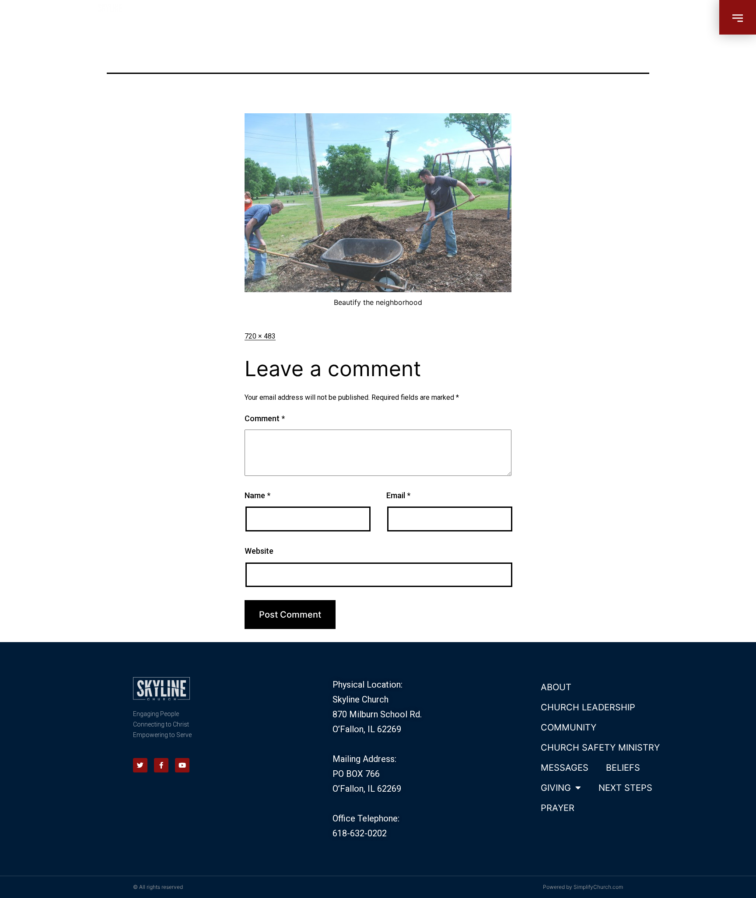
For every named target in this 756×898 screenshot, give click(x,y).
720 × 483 (260, 336)
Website (259, 551)
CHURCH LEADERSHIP (588, 707)
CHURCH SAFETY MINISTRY (600, 747)
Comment (265, 418)
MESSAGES (564, 767)
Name (257, 495)
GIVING (556, 788)
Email (398, 495)
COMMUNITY (568, 727)
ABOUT (556, 687)
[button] (737, 17)
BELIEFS (623, 767)
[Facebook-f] (161, 765)
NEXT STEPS (625, 788)
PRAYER (557, 808)
